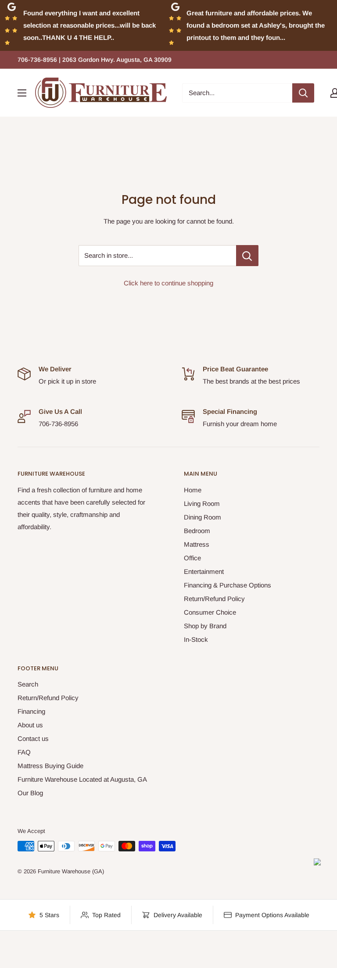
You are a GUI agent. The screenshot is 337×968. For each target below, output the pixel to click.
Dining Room (202, 517)
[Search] (303, 93)
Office (192, 558)
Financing (31, 711)
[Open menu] (22, 92)
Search (28, 684)
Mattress (196, 544)
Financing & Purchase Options (227, 585)
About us (30, 725)
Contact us (33, 738)
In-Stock (196, 639)
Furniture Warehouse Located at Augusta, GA (82, 779)
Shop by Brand (205, 626)
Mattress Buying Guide (50, 765)
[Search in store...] (247, 255)
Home (192, 490)
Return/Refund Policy (214, 598)
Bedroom (197, 530)
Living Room (202, 503)
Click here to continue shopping (168, 283)
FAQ (24, 752)
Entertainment (204, 571)
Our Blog (30, 793)
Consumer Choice (210, 612)
